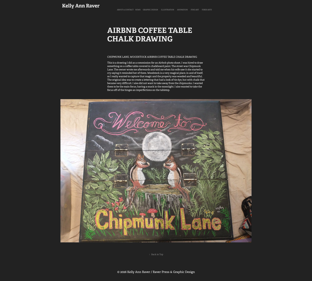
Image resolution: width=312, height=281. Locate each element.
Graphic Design (150, 10)
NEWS (138, 10)
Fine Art (195, 10)
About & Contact (125, 10)
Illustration (167, 10)
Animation (182, 10)
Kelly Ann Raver (81, 6)
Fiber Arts (207, 10)
